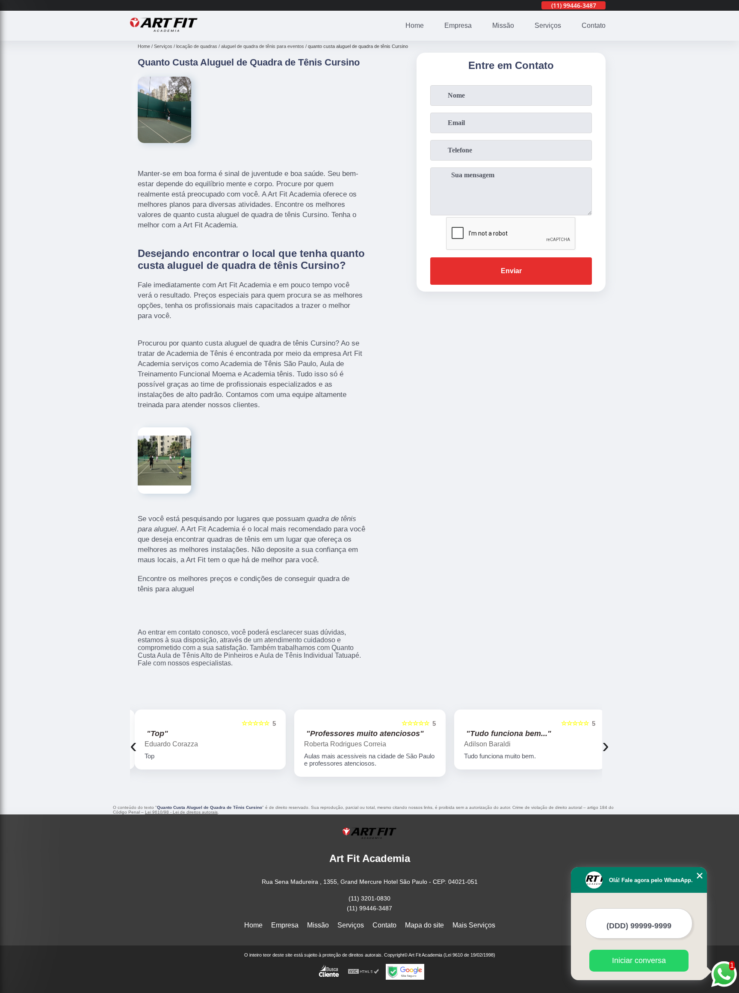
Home (414, 25)
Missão (503, 25)
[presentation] (133, 745)
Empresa (458, 25)
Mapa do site (424, 925)
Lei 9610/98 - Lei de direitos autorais (181, 812)
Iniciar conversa (639, 960)
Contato (594, 25)
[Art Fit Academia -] (164, 35)
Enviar (511, 270)
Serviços (548, 25)
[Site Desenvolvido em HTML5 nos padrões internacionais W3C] (363, 972)
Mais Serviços (473, 925)
